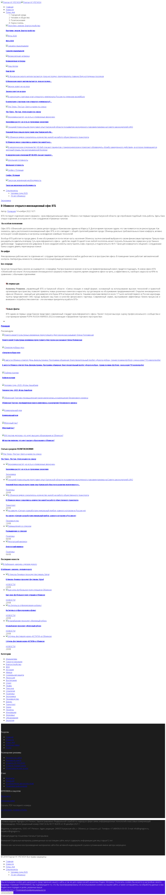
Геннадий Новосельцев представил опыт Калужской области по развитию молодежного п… (43, 484)
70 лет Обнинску (18, 196)
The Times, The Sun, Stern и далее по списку (23, 112)
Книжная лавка (12, 745)
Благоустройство (13, 664)
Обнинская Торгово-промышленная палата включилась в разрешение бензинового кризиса (39, 403)
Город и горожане (14, 661)
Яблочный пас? (8, 428)
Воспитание (11, 680)
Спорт (8, 683)
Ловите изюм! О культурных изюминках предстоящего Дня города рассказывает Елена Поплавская (42, 340)
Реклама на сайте (14, 757)
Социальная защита (15, 675)
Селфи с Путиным (13, 175)
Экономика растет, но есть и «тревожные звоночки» (27, 122)
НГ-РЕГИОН (6, 810)
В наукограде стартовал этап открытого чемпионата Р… (29, 101)
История (10, 669)
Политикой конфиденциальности (31, 890)
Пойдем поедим (8, 378)
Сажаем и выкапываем (15, 51)
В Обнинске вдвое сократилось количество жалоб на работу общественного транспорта (42, 500)
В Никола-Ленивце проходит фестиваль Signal (25, 579)
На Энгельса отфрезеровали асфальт (21, 610)
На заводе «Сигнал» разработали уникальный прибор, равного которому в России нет (41, 516)
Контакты (10, 778)
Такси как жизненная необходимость (21, 185)
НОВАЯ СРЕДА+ (20, 810)
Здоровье (10, 715)
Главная (9, 7)
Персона (10, 688)
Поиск (8, 747)
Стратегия (10, 691)
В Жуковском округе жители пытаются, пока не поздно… (29, 81)
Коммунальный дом (10, 415)
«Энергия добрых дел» (11, 352)
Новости (10, 9)
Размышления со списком (16, 531)
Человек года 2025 (19, 193)
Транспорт (10, 505)
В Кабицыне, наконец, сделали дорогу (16, 569)
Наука (8, 707)
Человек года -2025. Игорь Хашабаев (17, 390)
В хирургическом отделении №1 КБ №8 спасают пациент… (29, 155)
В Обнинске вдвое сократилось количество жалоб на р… (29, 142)
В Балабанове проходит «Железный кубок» (23, 626)
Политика (10, 489)
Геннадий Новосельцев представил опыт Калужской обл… (29, 132)
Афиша (9, 672)
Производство (12, 520)
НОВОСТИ (10, 584)
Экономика (6, 200)
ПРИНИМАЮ (7, 892)
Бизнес (9, 701)
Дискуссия (10, 677)
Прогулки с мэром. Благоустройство (20, 30)
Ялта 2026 (10, 41)
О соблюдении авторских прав (20, 783)
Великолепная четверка (15, 61)
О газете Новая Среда (16, 765)
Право (9, 685)
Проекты (10, 709)
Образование (12, 717)
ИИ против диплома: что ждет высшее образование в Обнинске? (28, 440)
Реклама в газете (13, 760)
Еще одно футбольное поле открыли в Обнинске (25, 595)
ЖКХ (8, 667)
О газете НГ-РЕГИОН (15, 763)
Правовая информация (16, 786)
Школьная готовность (15, 165)
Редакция (11, 211)
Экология (10, 720)
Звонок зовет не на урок (16, 91)
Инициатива (11, 659)
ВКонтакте (6, 796)
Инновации (11, 712)
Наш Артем (10, 71)
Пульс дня (10, 12)
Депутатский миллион (14, 546)
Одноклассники (8, 800)
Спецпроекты (12, 190)
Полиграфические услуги (17, 768)
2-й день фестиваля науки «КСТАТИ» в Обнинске (25, 641)
